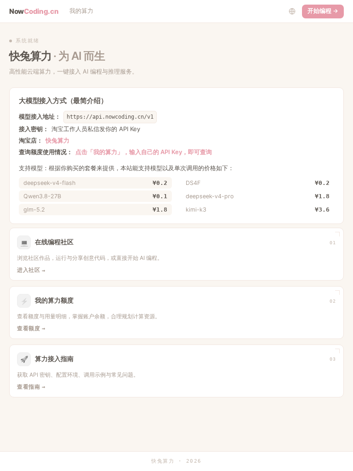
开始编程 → (322, 10)
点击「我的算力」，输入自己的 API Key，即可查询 (143, 151)
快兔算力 (57, 140)
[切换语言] (292, 11)
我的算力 (81, 10)
